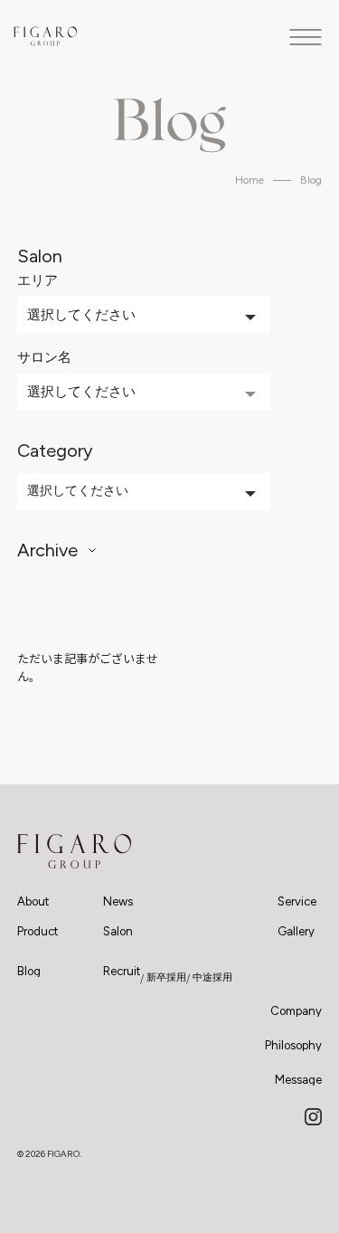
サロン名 (44, 358)
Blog (311, 180)
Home (249, 180)
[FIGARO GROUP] (74, 851)
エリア (37, 281)
